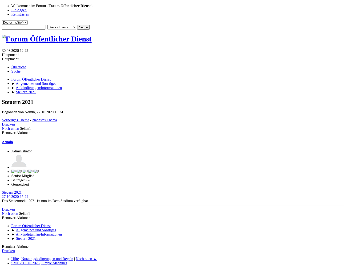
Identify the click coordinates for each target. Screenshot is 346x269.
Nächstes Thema (44, 120)
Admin (7, 142)
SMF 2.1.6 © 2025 (25, 263)
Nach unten (10, 128)
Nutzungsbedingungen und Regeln (47, 259)
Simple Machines (54, 263)
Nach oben (10, 214)
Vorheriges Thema (15, 120)
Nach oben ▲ (86, 259)
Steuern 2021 (12, 192)
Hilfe (15, 259)
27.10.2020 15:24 (15, 197)
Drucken (8, 124)
